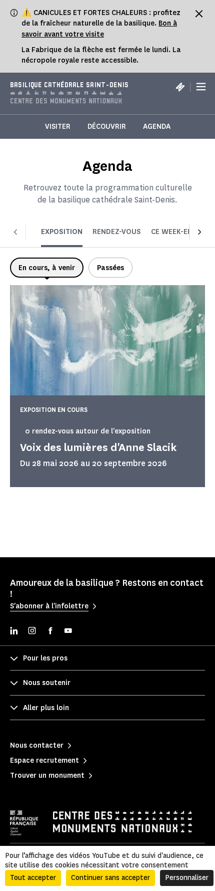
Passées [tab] (110, 268)
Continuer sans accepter (110, 877)
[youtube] (68, 631)
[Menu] (201, 87)
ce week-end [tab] (174, 232)
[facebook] (50, 631)
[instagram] (32, 631)
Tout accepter (33, 877)
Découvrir (107, 126)
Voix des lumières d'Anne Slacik (98, 447)
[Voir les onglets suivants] (199, 231)
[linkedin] (14, 631)
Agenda (156, 126)
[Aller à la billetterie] (180, 87)
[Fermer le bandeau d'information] (199, 14)
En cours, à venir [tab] (46, 268)
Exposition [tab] (61, 232)
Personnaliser (186, 877)
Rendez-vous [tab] (116, 232)
